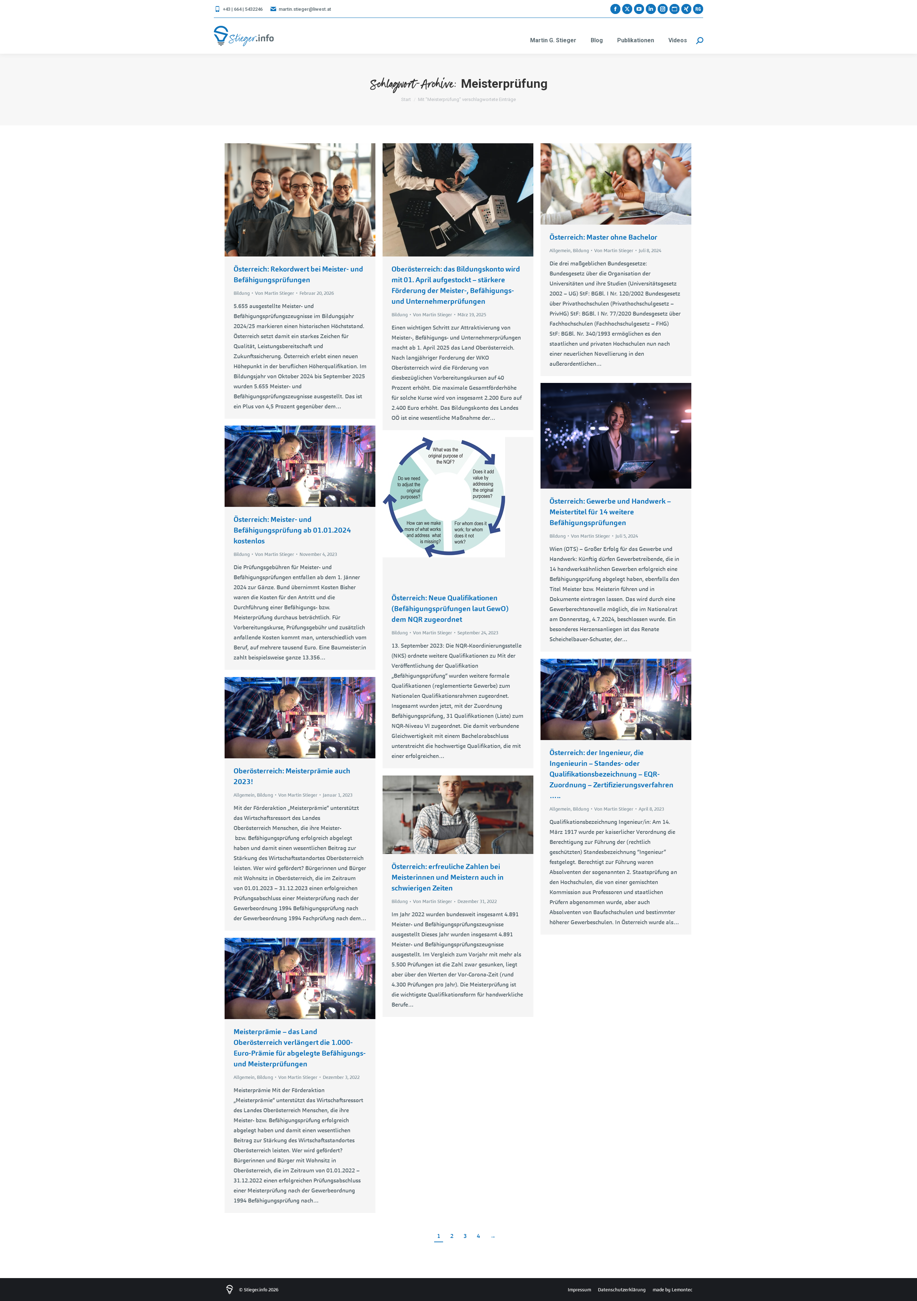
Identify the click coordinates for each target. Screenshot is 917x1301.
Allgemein (560, 251)
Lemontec (682, 1290)
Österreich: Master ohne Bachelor (603, 237)
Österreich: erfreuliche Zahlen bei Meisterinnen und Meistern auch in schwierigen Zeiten (448, 877)
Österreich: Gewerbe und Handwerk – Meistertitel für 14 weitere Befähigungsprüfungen (610, 511)
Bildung (242, 293)
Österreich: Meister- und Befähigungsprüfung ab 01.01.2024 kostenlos (292, 530)
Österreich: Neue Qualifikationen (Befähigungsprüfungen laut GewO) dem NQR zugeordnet (450, 608)
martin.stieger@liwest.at (305, 9)
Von (274, 293)
